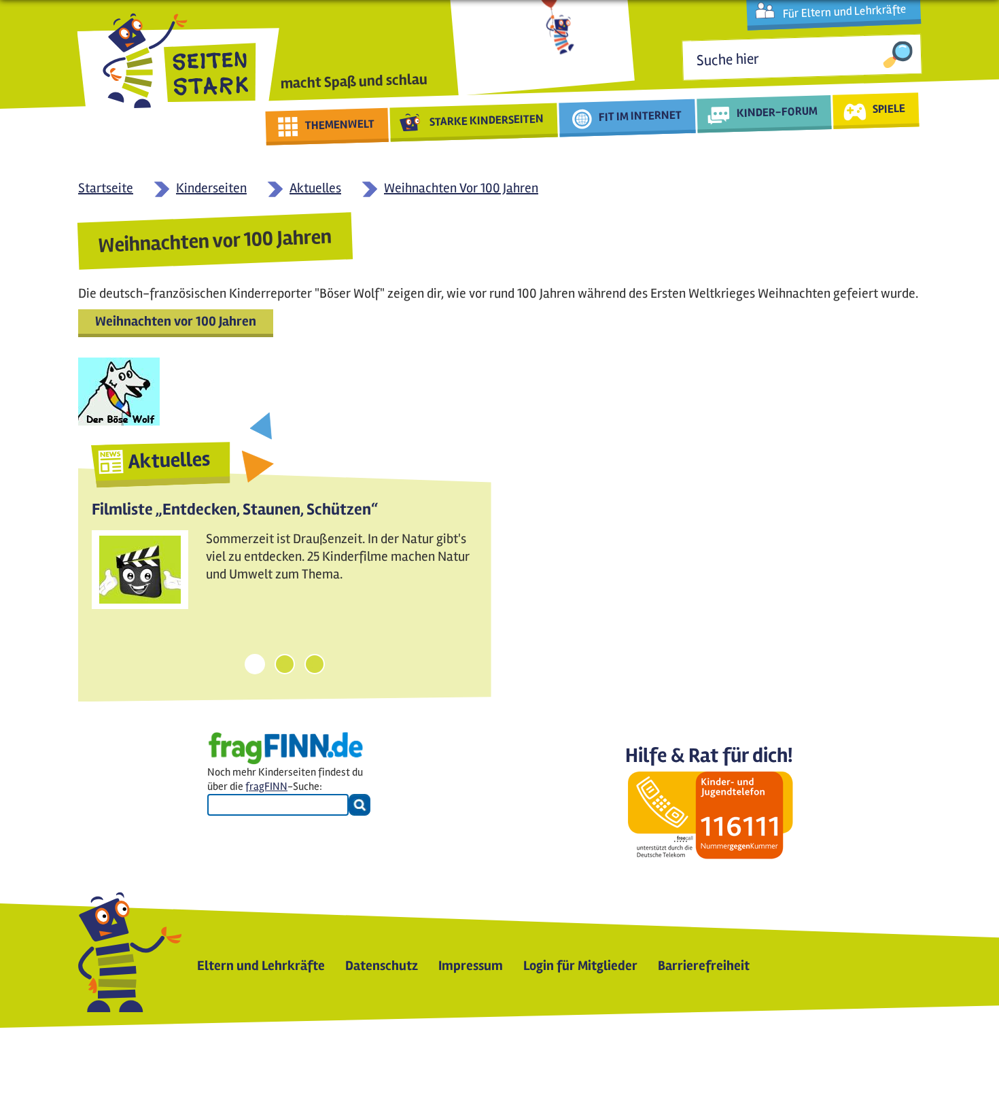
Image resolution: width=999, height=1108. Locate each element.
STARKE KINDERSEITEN (487, 120)
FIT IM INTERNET (640, 115)
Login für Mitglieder (580, 965)
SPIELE (888, 108)
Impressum (470, 965)
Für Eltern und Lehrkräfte (844, 11)
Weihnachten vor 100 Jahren (175, 321)
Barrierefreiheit (704, 965)
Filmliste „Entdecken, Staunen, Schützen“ (235, 509)
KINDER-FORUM (777, 111)
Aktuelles (169, 460)
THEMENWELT (340, 124)
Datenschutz (381, 965)
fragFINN (266, 786)
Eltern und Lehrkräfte (261, 965)
